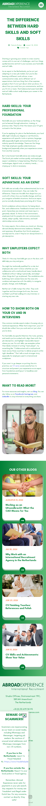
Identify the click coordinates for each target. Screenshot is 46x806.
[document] (23, 403)
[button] (24, 736)
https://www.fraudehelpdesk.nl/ (18, 783)
